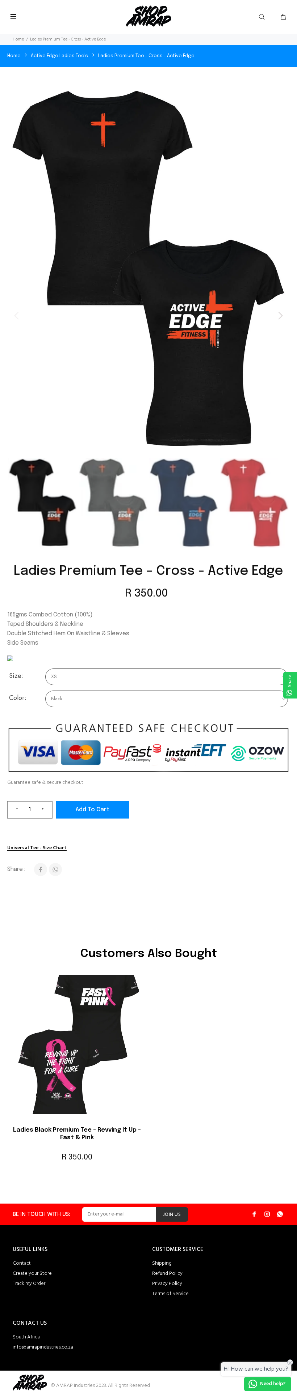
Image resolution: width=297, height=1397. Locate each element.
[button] (280, 315)
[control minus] (14, 810)
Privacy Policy (167, 1283)
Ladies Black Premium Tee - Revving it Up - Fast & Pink (77, 1133)
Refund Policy (167, 1273)
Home (18, 39)
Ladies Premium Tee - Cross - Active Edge (146, 56)
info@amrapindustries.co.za (43, 1347)
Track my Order (29, 1283)
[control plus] (46, 810)
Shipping (162, 1263)
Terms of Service (170, 1294)
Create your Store (32, 1273)
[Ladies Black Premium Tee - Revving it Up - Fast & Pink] (77, 1048)
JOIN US (172, 1214)
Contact (22, 1263)
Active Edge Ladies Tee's (59, 56)
